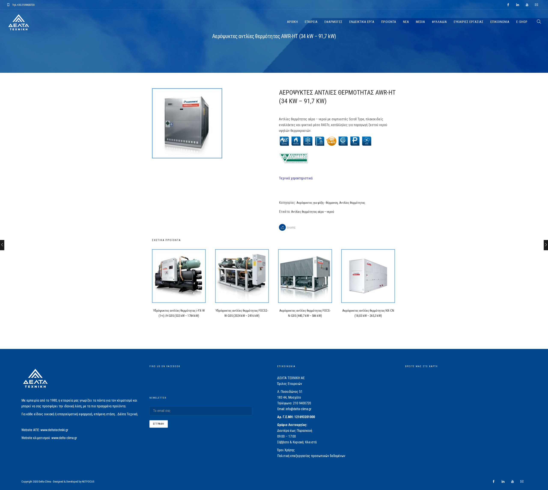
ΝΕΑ (406, 22)
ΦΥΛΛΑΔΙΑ (439, 22)
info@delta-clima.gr (298, 409)
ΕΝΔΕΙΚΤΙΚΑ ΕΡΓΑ (361, 22)
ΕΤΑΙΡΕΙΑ (311, 22)
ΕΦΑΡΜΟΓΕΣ (333, 22)
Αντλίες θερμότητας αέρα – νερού (312, 211)
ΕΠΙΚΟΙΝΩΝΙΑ (499, 22)
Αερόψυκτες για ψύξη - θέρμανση (317, 202)
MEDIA (420, 22)
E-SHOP (521, 22)
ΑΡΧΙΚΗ (292, 22)
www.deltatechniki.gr (54, 430)
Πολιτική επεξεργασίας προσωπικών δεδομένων (311, 456)
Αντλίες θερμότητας (352, 202)
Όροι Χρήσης (286, 450)
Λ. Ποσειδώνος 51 (289, 392)
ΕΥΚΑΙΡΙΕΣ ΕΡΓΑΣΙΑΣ (469, 22)
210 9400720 (302, 403)
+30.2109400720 (25, 4)
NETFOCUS (88, 481)
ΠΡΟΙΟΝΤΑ (388, 22)
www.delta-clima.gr (64, 438)
